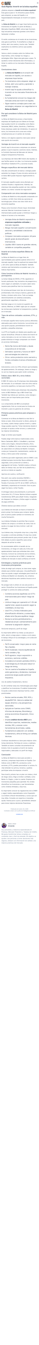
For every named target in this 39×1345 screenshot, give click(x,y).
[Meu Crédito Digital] (6, 3)
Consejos (19, 814)
